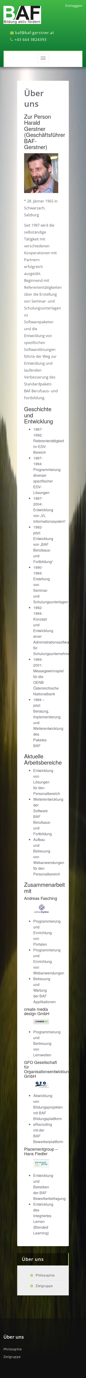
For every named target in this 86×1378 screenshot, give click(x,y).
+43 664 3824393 (30, 39)
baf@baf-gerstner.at (34, 32)
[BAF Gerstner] (22, 14)
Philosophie (45, 1275)
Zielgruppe (44, 1285)
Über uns (34, 98)
